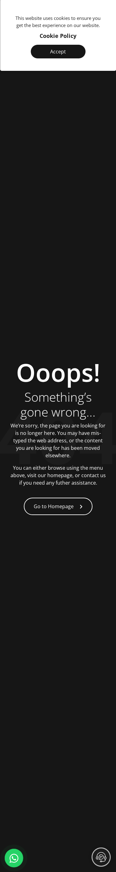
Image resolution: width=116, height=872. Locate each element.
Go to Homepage (54, 506)
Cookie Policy (58, 35)
